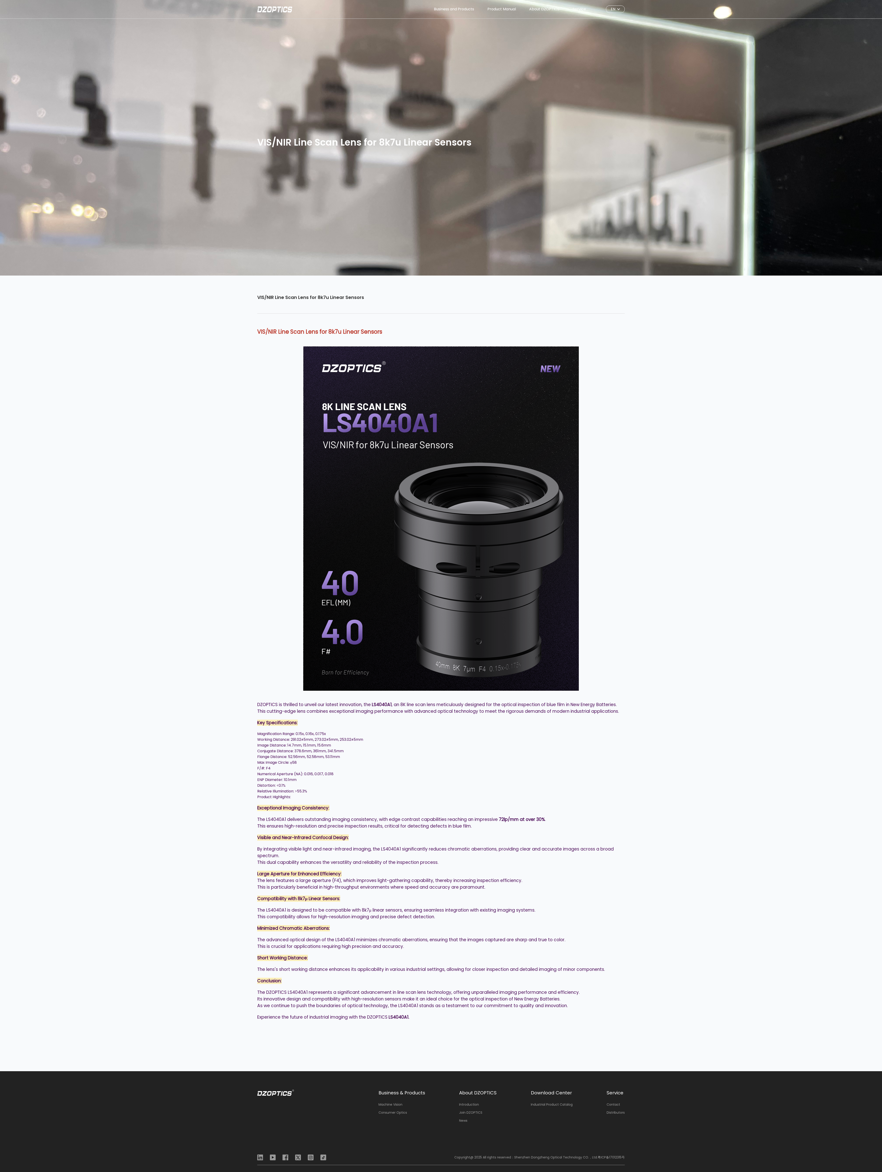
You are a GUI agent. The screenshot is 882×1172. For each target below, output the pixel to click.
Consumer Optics (393, 1112)
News (463, 1120)
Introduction (469, 1104)
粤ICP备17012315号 (611, 1157)
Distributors (616, 1112)
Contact (613, 1104)
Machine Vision (390, 1104)
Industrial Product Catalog (552, 1104)
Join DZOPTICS (470, 1112)
